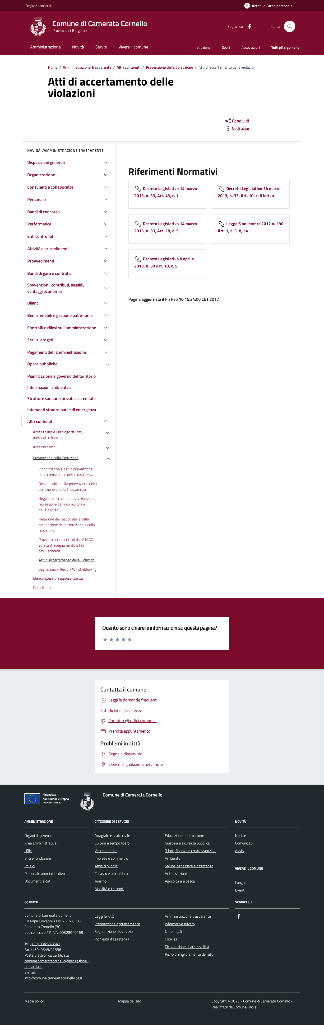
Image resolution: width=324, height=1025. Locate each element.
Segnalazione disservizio (114, 931)
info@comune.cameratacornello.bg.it (53, 978)
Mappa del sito (129, 1001)
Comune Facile (245, 1007)
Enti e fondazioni (37, 858)
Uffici (28, 850)
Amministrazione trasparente (188, 916)
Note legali (173, 931)
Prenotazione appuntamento (117, 924)
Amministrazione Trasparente (87, 67)
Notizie (240, 835)
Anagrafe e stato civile (112, 835)
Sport (226, 47)
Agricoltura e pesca (180, 881)
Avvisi (239, 850)
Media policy (34, 1001)
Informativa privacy (180, 924)
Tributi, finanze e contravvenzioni (190, 850)
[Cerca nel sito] (289, 26)
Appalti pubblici (106, 866)
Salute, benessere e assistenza (189, 866)
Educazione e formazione (184, 835)
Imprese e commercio (111, 858)
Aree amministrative (40, 843)
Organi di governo (38, 835)
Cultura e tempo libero (112, 843)
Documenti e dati (37, 881)
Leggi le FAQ (104, 916)
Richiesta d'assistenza (112, 939)
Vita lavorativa (106, 850)
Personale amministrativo (44, 873)
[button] (268, 6)
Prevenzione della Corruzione (169, 67)
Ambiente (172, 858)
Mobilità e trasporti (109, 889)
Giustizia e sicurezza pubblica (187, 843)
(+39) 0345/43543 (45, 944)
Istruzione (203, 47)
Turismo (100, 881)
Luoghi (240, 882)
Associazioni (250, 47)
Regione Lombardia (39, 5)
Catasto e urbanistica (111, 873)
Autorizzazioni (176, 873)
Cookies (171, 939)
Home (52, 67)
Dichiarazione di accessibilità (187, 946)
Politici (29, 866)
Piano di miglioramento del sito (189, 954)
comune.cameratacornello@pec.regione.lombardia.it (56, 963)
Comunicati (244, 843)
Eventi (240, 890)
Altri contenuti (128, 67)
